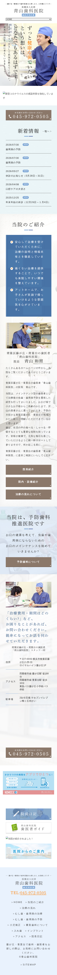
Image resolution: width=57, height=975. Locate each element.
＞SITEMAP (28, 964)
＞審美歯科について (35, 925)
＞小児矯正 (14, 925)
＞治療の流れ (27, 908)
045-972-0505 (33, 893)
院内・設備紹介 (28, 481)
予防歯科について (28, 562)
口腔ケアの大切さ (16, 189)
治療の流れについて (28, 494)
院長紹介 (28, 469)
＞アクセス (19, 936)
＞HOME (17, 902)
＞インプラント (34, 930)
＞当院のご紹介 (34, 902)
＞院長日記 (36, 936)
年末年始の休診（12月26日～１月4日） (28, 202)
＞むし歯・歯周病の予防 (27, 919)
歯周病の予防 (13, 149)
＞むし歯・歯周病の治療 (27, 913)
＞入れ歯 (16, 930)
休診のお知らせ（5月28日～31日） (26, 175)
